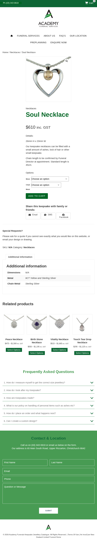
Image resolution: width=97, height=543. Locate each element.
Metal (28, 179)
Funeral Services (28, 36)
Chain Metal (28, 187)
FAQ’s (62, 36)
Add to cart (36, 196)
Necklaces (15, 52)
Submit (48, 511)
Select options (13, 350)
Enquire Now (59, 42)
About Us (49, 36)
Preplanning (38, 42)
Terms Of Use (73, 535)
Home (5, 52)
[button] (66, 61)
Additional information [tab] (20, 257)
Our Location (78, 36)
